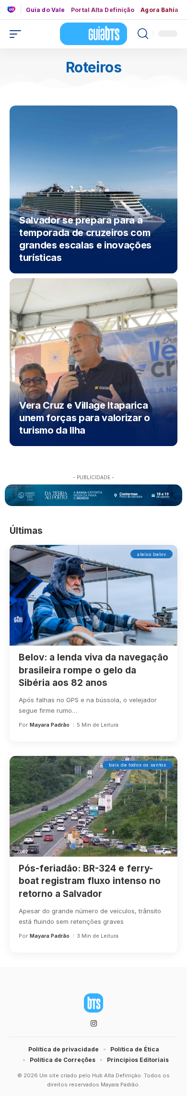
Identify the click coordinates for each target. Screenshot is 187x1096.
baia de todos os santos (137, 764)
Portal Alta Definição (102, 10)
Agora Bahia (159, 10)
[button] (18, 34)
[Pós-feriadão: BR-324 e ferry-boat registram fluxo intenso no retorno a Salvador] (93, 806)
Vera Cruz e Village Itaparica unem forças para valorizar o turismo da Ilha (84, 418)
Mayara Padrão (50, 724)
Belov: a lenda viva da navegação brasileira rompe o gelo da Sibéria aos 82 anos (93, 670)
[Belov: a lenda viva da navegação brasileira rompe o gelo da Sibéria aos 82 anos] (93, 595)
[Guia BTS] (93, 34)
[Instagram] (93, 1023)
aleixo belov (151, 554)
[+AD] (14, 9)
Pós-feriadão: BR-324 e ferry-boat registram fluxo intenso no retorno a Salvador (90, 881)
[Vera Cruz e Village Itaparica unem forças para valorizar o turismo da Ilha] (93, 362)
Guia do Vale (45, 10)
